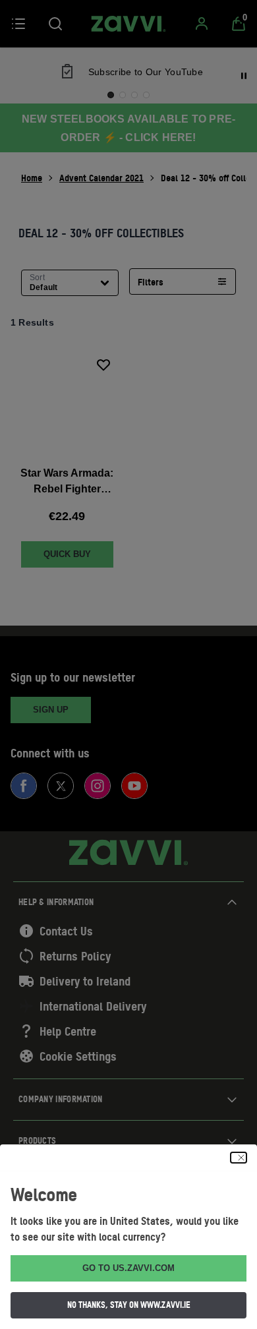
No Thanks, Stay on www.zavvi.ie (128, 1304)
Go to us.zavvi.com (128, 1268)
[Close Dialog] (238, 1157)
